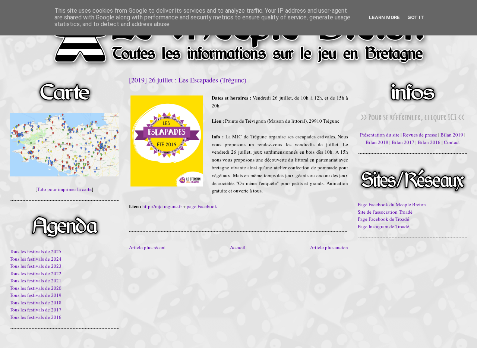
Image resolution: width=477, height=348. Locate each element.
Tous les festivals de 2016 (35, 317)
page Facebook (202, 206)
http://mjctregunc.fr (162, 206)
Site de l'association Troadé (385, 212)
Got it (415, 17)
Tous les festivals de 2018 (35, 302)
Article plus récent (147, 247)
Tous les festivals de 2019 (35, 295)
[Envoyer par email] (132, 217)
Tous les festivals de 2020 (35, 288)
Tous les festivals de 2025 (35, 251)
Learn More (384, 17)
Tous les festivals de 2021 (35, 280)
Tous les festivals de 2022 (35, 273)
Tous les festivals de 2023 (35, 266)
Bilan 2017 (403, 142)
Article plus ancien (329, 247)
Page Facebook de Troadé (383, 219)
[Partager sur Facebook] (146, 217)
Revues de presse (420, 134)
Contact (452, 142)
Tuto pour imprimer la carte (64, 189)
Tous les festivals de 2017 (35, 309)
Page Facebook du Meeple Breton (392, 204)
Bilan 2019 (451, 134)
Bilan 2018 (377, 142)
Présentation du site (379, 134)
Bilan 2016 (429, 142)
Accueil (238, 247)
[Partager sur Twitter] (139, 217)
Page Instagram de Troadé (383, 226)
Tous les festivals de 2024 (35, 258)
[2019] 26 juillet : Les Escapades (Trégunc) (187, 79)
